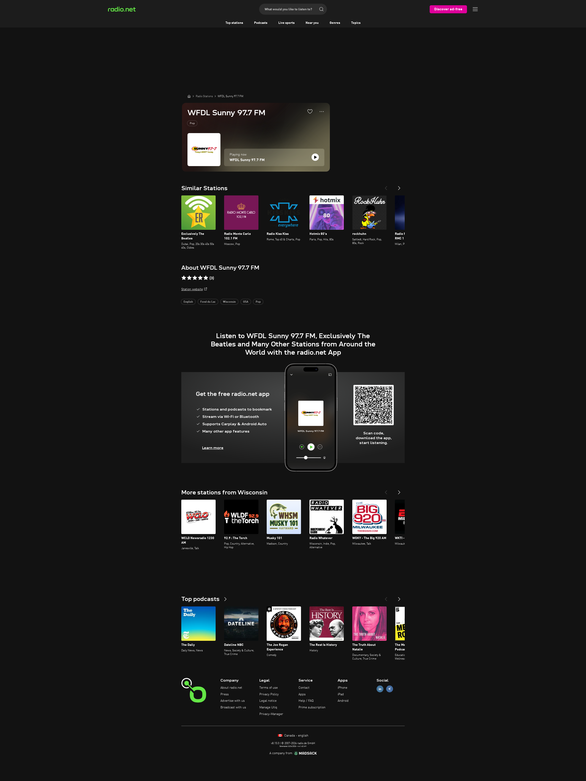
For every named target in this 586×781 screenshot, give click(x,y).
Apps (302, 694)
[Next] (399, 186)
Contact (303, 687)
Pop (192, 123)
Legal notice (268, 700)
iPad (341, 694)
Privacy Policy (269, 694)
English (188, 302)
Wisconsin (229, 302)
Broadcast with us (233, 707)
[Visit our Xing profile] (389, 688)
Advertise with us (232, 700)
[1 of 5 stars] (184, 278)
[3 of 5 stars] (195, 278)
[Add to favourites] (310, 111)
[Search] (321, 9)
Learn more (212, 447)
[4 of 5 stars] (200, 278)
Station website (192, 289)
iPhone (342, 687)
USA (245, 302)
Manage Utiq (268, 707)
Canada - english (295, 735)
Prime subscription (312, 707)
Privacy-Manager (271, 714)
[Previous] (385, 186)
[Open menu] (475, 9)
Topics (356, 23)
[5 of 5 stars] (206, 278)
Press (224, 694)
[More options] (321, 111)
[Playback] (315, 157)
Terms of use (268, 687)
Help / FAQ (306, 700)
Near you (312, 23)
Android (343, 700)
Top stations (234, 23)
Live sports (286, 23)
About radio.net (231, 687)
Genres (335, 23)
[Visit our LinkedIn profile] (380, 688)
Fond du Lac (208, 302)
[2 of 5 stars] (189, 278)
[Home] (189, 96)
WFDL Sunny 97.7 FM (247, 160)
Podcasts (260, 23)
